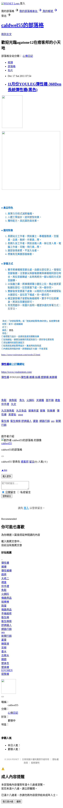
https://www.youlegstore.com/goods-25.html (20, 354)
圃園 (3, 659)
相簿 (10, 62)
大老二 (5, 578)
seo (52, 421)
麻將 (3, 574)
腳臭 (42, 410)
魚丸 (22, 400)
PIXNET (15, 759)
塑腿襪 (45, 377)
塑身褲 (5, 667)
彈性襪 (5, 364)
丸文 (13, 404)
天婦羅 (40, 400)
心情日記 (28, 56)
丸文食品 (21, 410)
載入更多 (7, 476)
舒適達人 (26, 421)
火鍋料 (30, 400)
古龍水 (5, 655)
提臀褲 (5, 674)
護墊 (35, 421)
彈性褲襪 (6, 570)
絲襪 (37, 377)
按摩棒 (5, 601)
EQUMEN (7, 670)
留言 (31, 461)
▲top (4, 470)
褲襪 (31, 377)
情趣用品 (6, 598)
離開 (18, 801)
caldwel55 (6, 443)
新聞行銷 (6, 636)
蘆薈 (3, 639)
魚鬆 (3, 400)
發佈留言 (7, 496)
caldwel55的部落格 (22, 25)
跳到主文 (6, 34)
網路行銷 (44, 421)
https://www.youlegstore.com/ (16, 372)
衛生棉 (5, 421)
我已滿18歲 (8, 801)
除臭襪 (51, 410)
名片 (10, 70)
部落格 (12, 66)
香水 (3, 651)
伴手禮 (5, 404)
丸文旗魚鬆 (7, 410)
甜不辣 (50, 400)
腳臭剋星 (33, 410)
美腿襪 (53, 377)
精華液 (5, 643)
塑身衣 (5, 663)
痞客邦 (25, 461)
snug (20, 414)
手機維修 (6, 613)
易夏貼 (12, 414)
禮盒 (57, 400)
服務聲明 (35, 763)
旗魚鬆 (13, 400)
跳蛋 (3, 605)
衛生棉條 (15, 421)
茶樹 (3, 647)
